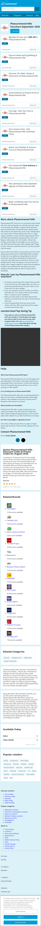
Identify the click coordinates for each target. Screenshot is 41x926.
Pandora (23, 764)
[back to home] (9, 4)
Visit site (6, 481)
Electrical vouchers (11, 818)
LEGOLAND (11, 578)
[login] (9, 484)
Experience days (17, 658)
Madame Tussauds (13, 625)
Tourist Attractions (10, 661)
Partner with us (10, 846)
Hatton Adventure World (16, 532)
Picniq (6, 778)
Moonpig (6, 774)
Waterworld (11, 555)
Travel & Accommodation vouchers (16, 812)
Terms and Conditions (12, 833)
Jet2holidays (14, 761)
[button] (6, 15)
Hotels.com (22, 771)
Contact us (8, 831)
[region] (20, 911)
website (29, 426)
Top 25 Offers (9, 794)
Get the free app (10, 844)
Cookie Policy (9, 848)
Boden (34, 771)
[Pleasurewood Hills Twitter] (23, 440)
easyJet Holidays (9, 767)
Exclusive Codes (10, 796)
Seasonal (29, 15)
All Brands (8, 822)
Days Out (6, 658)
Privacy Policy (9, 829)
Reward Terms (9, 836)
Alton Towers (11, 590)
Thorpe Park (11, 613)
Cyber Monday (9, 803)
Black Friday (9, 801)
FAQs (6, 838)
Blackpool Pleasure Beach (16, 567)
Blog (37, 15)
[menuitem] (6, 15)
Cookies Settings (20, 911)
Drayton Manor (12, 602)
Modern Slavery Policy (12, 840)
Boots (6, 771)
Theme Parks (27, 658)
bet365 (6, 761)
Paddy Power (24, 761)
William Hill (7, 764)
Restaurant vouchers (11, 810)
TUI (29, 771)
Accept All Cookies (20, 922)
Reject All (20, 917)
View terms (33, 49)
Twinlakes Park (12, 520)
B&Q (11, 778)
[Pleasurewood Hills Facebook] (18, 440)
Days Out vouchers (11, 814)
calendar (4, 387)
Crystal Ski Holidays (18, 774)
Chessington (11, 509)
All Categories (9, 820)
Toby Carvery (30, 774)
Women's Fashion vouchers (14, 816)
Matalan (16, 764)
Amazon (31, 764)
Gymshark (13, 771)
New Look (19, 767)
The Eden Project (13, 544)
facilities (27, 409)
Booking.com (28, 767)
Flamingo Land (12, 636)
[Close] (38, 898)
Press (6, 842)
